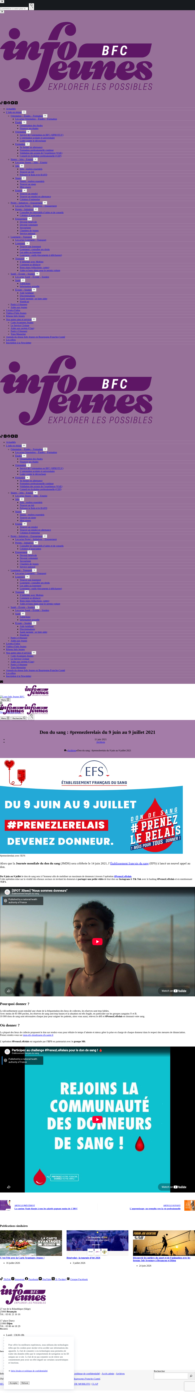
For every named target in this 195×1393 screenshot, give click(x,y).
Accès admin (108, 1373)
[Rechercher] (191, 1376)
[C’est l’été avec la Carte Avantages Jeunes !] (31, 1255)
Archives (100, 742)
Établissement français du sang (129, 863)
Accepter (14, 1383)
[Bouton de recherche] (31, 717)
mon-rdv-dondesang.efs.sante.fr (38, 1035)
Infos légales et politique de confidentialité (29, 1371)
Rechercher (159, 1371)
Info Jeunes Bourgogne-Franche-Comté (81, 1378)
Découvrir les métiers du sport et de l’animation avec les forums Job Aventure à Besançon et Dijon (161, 1259)
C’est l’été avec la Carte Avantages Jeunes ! (22, 1257)
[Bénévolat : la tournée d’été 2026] (98, 1255)
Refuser (24, 1383)
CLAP (95, 1384)
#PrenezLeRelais (122, 876)
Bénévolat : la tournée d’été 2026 (83, 1257)
